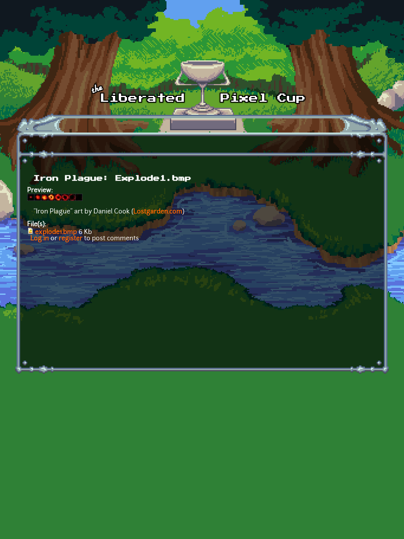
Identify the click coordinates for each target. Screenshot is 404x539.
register (70, 239)
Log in (39, 239)
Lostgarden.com (157, 212)
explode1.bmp (56, 232)
